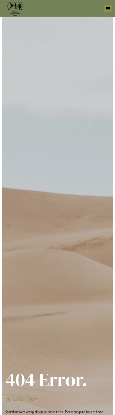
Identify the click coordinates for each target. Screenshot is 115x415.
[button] (108, 8)
